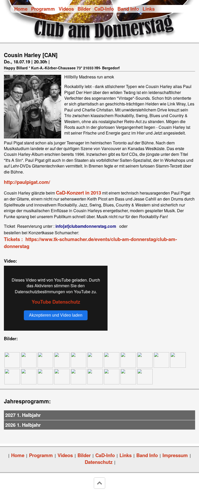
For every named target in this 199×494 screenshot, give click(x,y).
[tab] (99, 415)
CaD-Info (104, 8)
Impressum (175, 455)
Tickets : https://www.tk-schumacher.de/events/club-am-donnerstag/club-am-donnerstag (90, 242)
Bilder (84, 8)
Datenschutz (98, 461)
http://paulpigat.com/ (27, 181)
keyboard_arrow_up (99, 483)
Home (20, 8)
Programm (43, 8)
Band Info (128, 8)
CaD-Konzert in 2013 (78, 192)
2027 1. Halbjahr (23, 414)
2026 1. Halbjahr (23, 424)
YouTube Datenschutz (56, 301)
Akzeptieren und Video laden (55, 315)
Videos (66, 8)
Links (149, 8)
